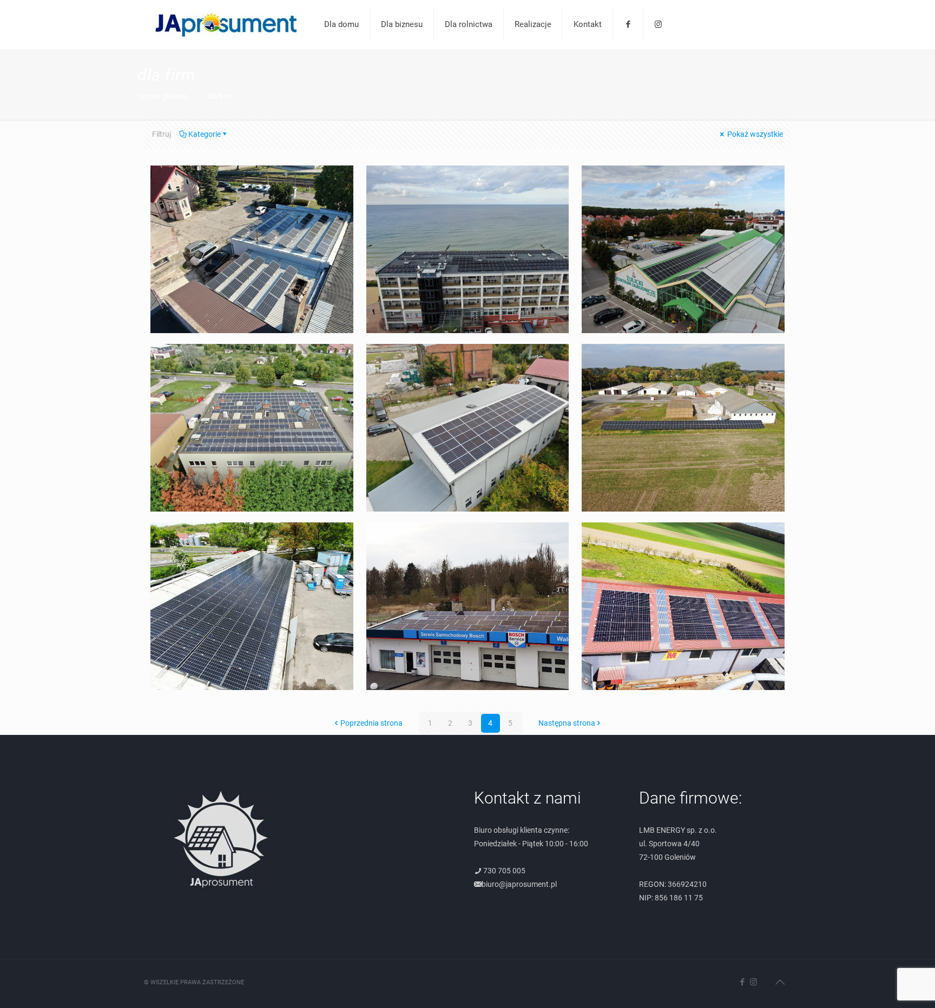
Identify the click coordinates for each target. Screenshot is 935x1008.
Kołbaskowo (251, 537)
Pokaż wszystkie (754, 134)
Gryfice (467, 359)
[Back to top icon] (779, 982)
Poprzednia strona (371, 723)
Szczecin (252, 359)
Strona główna (162, 96)
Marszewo (683, 537)
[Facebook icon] (742, 982)
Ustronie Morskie (467, 181)
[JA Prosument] (226, 24)
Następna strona (566, 723)
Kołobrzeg (683, 181)
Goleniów (251, 181)
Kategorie (204, 134)
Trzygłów (683, 359)
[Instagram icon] (753, 982)
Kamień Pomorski (467, 537)
